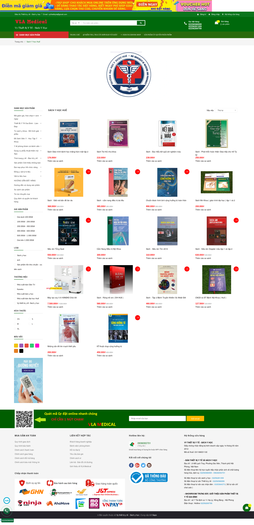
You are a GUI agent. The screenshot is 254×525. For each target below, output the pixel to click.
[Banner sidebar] (28, 380)
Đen (20, 351)
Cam (15, 351)
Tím (20, 345)
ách (18, 260)
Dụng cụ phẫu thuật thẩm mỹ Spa (26, 152)
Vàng (15, 345)
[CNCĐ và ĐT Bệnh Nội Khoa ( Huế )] (216, 279)
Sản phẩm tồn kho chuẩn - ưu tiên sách (28, 267)
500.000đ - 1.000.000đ (26, 235)
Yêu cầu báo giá (76, 454)
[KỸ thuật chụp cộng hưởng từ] (118, 328)
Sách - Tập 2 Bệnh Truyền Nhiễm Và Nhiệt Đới (166, 297)
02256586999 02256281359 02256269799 (195, 26)
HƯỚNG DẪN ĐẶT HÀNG (25, 181)
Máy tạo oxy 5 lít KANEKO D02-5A (62, 297)
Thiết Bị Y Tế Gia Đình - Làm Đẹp (26, 125)
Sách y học (21, 255)
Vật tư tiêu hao (20, 176)
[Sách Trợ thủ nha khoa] (118, 133)
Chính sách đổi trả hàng (25, 458)
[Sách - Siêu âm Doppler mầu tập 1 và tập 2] (216, 230)
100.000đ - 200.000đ (26, 222)
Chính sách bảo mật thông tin (27, 462)
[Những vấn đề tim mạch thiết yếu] (69, 328)
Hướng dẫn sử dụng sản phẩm (27, 185)
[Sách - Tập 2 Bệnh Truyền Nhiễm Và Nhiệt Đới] (167, 279)
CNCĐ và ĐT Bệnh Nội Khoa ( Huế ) (210, 297)
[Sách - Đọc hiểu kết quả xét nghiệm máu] (167, 133)
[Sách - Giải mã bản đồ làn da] (69, 182)
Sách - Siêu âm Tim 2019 (157, 249)
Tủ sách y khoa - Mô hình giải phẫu (26, 132)
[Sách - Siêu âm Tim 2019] (167, 230)
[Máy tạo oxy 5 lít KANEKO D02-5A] (69, 279)
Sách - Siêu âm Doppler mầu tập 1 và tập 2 (213, 249)
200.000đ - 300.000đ (26, 226)
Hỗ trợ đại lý (75, 450)
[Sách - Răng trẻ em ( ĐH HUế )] (118, 279)
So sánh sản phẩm (22, 190)
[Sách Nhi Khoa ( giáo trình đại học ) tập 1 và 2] (216, 182)
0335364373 (220, 484)
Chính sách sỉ (75, 458)
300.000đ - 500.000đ (26, 231)
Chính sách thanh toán (24, 450)
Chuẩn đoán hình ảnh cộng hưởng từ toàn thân (166, 200)
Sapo (154, 515)
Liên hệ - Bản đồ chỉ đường (81, 462)
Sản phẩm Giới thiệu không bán (27, 163)
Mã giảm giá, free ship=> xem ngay (26, 117)
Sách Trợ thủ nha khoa (106, 151)
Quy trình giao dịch (22, 442)
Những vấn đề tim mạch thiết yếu (61, 346)
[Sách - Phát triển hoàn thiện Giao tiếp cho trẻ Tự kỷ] (216, 133)
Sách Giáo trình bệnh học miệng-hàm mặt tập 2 (67, 151)
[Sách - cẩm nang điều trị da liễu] (118, 182)
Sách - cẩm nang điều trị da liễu (110, 200)
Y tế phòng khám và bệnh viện (27, 146)
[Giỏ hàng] (216, 23)
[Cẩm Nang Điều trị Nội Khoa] (118, 230)
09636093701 (219, 472)
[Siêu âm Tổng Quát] (69, 230)
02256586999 (206, 472)
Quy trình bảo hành (23, 446)
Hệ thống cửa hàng (232, 14)
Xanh (31, 345)
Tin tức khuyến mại (22, 194)
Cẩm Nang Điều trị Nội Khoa (109, 249)
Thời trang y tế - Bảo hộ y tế (26, 158)
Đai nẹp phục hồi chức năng (26, 167)
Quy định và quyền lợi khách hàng (26, 200)
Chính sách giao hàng (24, 454)
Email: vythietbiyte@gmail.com (55, 14)
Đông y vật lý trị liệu (22, 172)
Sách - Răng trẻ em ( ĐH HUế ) (110, 297)
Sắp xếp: (210, 110)
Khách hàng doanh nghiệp (81, 442)
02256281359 (218, 478)
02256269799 (206, 503)
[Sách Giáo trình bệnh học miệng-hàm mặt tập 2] (69, 133)
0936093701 (144, 443)
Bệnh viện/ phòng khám (80, 446)
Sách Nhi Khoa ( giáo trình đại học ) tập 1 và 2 (215, 200)
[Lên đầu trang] (250, 490)
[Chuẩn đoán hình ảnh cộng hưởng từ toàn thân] (167, 182)
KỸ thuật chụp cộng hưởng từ (109, 346)
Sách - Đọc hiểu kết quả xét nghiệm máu (163, 151)
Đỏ (26, 345)
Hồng (36, 345)
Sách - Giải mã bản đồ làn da (59, 200)
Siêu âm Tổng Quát (55, 249)
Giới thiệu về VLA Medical (80, 466)
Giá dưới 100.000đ (25, 217)
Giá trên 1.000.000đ (25, 240)
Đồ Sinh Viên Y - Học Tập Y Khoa (25, 140)
